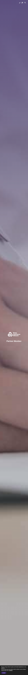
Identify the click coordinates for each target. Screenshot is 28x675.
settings (10, 670)
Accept (4, 672)
